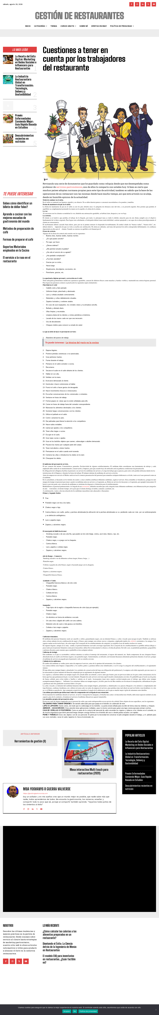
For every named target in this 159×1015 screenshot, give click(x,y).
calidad (132, 641)
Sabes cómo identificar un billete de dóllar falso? (17, 205)
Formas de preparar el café (18, 239)
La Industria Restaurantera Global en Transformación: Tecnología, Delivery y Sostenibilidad (24, 85)
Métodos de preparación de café (18, 230)
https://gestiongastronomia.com (35, 793)
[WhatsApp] (153, 92)
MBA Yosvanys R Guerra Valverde (47, 789)
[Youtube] (154, 4)
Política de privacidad (88, 1011)
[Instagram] (137, 4)
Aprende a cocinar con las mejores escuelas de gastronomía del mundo (17, 217)
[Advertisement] (21, 165)
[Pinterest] (147, 92)
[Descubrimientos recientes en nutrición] (8, 138)
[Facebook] (131, 4)
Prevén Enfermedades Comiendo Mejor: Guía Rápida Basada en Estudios (26, 121)
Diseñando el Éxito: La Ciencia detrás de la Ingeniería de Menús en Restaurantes (59, 947)
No (75, 1011)
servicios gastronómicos (69, 187)
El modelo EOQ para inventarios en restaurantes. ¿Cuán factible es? (59, 959)
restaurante (85, 486)
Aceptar (67, 1011)
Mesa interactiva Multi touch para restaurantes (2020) (89, 771)
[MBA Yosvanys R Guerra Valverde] (14, 798)
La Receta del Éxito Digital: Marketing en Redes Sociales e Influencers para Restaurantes (25, 62)
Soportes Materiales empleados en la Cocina (16, 248)
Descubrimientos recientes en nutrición (24, 138)
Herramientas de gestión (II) (30, 741)
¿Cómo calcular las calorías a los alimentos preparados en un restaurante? (59, 935)
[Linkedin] (142, 4)
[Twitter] (148, 4)
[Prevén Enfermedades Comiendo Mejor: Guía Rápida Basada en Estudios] (8, 118)
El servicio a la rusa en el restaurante (16, 259)
